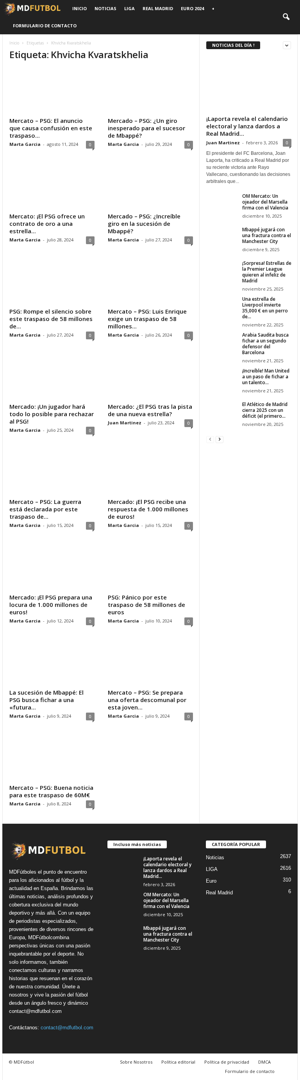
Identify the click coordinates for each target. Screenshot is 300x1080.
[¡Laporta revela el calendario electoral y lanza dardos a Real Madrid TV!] (248, 84)
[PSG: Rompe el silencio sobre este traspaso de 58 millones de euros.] (52, 282)
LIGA (129, 8)
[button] (286, 17)
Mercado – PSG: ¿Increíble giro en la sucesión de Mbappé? (144, 223)
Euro (211, 881)
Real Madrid (158, 8)
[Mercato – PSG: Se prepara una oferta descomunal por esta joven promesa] (150, 663)
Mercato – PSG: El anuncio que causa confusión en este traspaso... (50, 128)
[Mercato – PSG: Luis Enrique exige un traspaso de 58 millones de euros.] (150, 282)
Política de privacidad (226, 1062)
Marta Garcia (25, 144)
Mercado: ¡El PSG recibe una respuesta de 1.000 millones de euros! (148, 509)
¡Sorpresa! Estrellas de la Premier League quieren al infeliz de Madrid (266, 272)
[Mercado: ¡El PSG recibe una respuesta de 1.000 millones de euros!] (150, 472)
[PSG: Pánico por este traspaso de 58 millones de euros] (150, 567)
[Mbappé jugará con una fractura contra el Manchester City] (222, 238)
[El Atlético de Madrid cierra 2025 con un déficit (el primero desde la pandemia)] (222, 413)
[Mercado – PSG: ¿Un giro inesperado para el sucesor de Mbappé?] (150, 91)
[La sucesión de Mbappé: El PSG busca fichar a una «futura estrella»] (52, 663)
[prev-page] (210, 439)
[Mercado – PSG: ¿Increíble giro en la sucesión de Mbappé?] (150, 186)
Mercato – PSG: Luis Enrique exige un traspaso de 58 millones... (147, 318)
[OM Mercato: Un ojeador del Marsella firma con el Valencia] (222, 204)
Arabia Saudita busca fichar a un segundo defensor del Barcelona (265, 344)
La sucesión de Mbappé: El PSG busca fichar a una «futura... (46, 699)
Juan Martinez (124, 423)
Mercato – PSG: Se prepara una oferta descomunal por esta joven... (147, 699)
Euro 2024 (192, 8)
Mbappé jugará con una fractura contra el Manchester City (266, 235)
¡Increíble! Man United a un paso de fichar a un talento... (265, 376)
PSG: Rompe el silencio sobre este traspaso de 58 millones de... (51, 318)
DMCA (264, 1062)
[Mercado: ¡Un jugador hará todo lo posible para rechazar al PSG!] (52, 377)
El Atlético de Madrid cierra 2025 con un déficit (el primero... (265, 410)
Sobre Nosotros (136, 1062)
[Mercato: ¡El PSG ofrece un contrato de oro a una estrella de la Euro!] (52, 186)
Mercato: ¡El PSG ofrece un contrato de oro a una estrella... (47, 223)
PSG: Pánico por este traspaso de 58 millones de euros (146, 604)
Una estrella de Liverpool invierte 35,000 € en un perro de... (265, 308)
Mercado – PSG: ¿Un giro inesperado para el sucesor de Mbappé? (146, 128)
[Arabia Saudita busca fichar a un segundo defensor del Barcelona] (222, 343)
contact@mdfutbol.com (67, 1027)
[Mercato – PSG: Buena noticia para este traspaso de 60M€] (52, 758)
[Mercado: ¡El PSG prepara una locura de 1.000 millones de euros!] (52, 567)
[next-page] (219, 439)
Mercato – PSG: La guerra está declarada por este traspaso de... (45, 509)
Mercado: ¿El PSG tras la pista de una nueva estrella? (150, 410)
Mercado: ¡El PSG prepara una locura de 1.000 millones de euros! (50, 604)
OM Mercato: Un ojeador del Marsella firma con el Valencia (265, 202)
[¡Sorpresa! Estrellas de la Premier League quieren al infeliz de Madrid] (222, 275)
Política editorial (178, 1062)
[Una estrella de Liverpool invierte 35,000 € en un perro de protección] (222, 307)
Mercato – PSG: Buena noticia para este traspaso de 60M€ (51, 791)
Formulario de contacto (45, 25)
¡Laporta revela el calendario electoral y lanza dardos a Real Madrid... (247, 126)
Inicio (79, 8)
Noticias (105, 8)
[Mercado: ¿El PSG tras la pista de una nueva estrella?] (150, 377)
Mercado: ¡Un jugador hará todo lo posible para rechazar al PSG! (51, 414)
